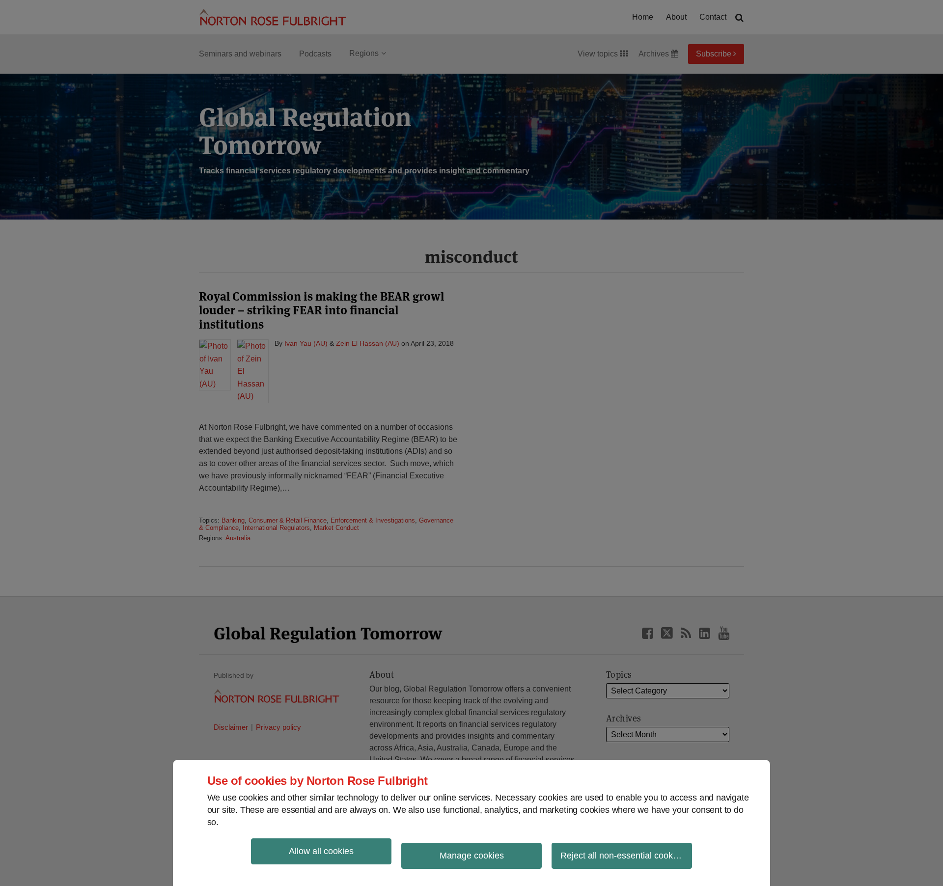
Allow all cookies (321, 851)
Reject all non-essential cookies (622, 855)
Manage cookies (472, 855)
